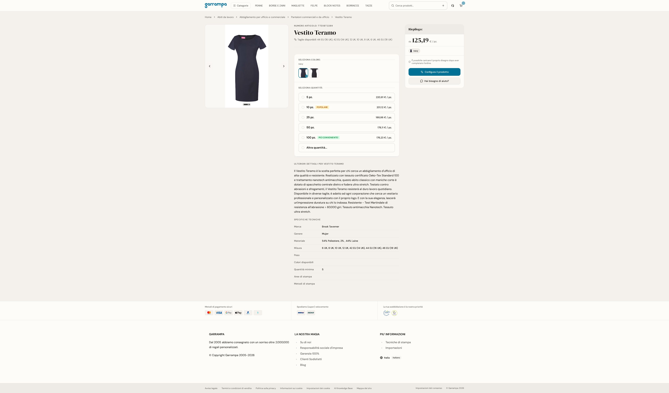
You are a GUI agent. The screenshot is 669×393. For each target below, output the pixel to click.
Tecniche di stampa (398, 342)
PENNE (259, 5)
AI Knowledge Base (343, 388)
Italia (392, 357)
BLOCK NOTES (332, 5)
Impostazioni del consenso (429, 388)
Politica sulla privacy (266, 388)
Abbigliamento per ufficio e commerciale (262, 17)
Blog (303, 365)
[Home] (216, 5)
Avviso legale (211, 388)
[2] (249, 104)
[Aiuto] (452, 5)
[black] (314, 73)
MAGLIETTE (297, 5)
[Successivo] (284, 66)
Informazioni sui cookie (291, 388)
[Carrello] (461, 5)
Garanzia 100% (309, 353)
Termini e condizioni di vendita (237, 388)
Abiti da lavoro (225, 17)
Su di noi (305, 342)
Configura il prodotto (437, 71)
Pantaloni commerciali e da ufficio (310, 17)
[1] (246, 104)
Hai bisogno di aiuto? (436, 81)
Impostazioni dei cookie (318, 388)
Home (208, 17)
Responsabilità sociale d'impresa (321, 348)
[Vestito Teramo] (246, 66)
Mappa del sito (364, 388)
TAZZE (368, 5)
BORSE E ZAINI (277, 5)
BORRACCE (353, 5)
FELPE (314, 5)
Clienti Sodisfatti (311, 359)
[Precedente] (209, 66)
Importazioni (394, 348)
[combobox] (417, 5)
